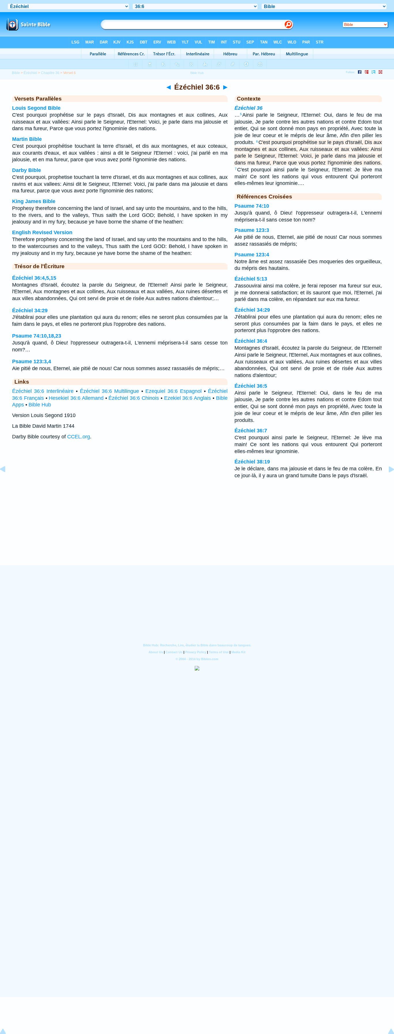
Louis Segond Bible (36, 108)
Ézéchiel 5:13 (250, 279)
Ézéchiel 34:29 (30, 310)
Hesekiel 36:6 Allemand (76, 398)
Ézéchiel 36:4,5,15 (34, 278)
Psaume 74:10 (251, 206)
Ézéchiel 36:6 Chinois (133, 398)
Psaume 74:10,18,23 (36, 336)
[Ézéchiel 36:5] (7, 482)
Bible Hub (40, 405)
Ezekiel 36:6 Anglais (187, 398)
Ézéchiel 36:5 (250, 386)
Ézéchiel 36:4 (250, 341)
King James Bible (33, 201)
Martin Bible (27, 139)
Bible (16, 73)
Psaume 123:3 (251, 230)
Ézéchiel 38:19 (252, 462)
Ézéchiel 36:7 (250, 430)
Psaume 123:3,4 (31, 361)
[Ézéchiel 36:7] (387, 482)
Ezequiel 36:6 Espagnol (173, 391)
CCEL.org (78, 437)
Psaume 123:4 (251, 254)
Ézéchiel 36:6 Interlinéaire (43, 391)
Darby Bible (26, 170)
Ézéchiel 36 (248, 108)
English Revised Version (42, 232)
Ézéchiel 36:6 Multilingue (109, 391)
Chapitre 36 (50, 73)
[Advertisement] (197, 529)
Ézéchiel (30, 73)
